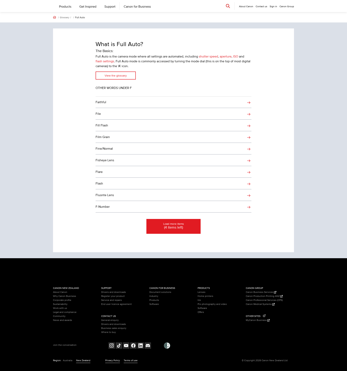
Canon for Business (137, 7)
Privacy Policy (112, 360)
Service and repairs (111, 300)
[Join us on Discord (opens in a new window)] (148, 346)
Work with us (60, 308)
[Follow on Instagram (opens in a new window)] (111, 346)
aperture (226, 56)
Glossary (64, 17)
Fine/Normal (104, 149)
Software (154, 304)
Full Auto (80, 17)
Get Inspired (87, 7)
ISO (235, 56)
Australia (67, 360)
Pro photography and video (212, 304)
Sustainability (60, 304)
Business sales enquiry (113, 328)
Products (65, 7)
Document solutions (160, 292)
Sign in (273, 6)
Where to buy (108, 332)
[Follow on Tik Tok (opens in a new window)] (119, 346)
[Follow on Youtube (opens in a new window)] (126, 346)
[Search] (228, 5)
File (98, 114)
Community (59, 316)
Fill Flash (102, 125)
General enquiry (110, 320)
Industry (153, 296)
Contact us (261, 6)
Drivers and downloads (113, 292)
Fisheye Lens (105, 160)
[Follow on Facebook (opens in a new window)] (133, 346)
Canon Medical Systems (259, 304)
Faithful (101, 102)
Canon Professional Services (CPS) (264, 300)
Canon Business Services (260, 292)
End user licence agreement (116, 304)
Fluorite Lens (105, 195)
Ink (199, 300)
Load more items (173, 226)
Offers (201, 312)
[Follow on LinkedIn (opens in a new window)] (140, 346)
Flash (99, 183)
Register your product (113, 296)
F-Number (103, 207)
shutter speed (208, 56)
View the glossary (116, 75)
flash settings (105, 61)
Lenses (201, 292)
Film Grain (103, 137)
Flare (99, 172)
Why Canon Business (64, 296)
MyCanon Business (256, 320)
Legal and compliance (65, 312)
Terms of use (131, 360)
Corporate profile (62, 300)
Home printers (205, 296)
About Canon (60, 292)
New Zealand (83, 360)
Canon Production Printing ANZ (263, 296)
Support (109, 7)
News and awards (62, 320)
